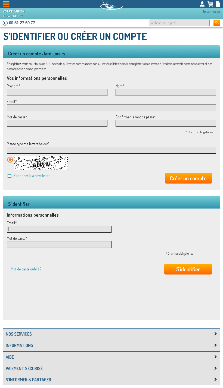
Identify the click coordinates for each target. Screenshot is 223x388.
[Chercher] (216, 23)
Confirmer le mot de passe (135, 117)
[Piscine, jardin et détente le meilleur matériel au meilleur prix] (111, 5)
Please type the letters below (27, 143)
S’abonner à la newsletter (31, 175)
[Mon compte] (202, 4)
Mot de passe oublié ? (26, 269)
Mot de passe (16, 117)
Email (11, 101)
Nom (119, 86)
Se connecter (211, 11)
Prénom (12, 86)
